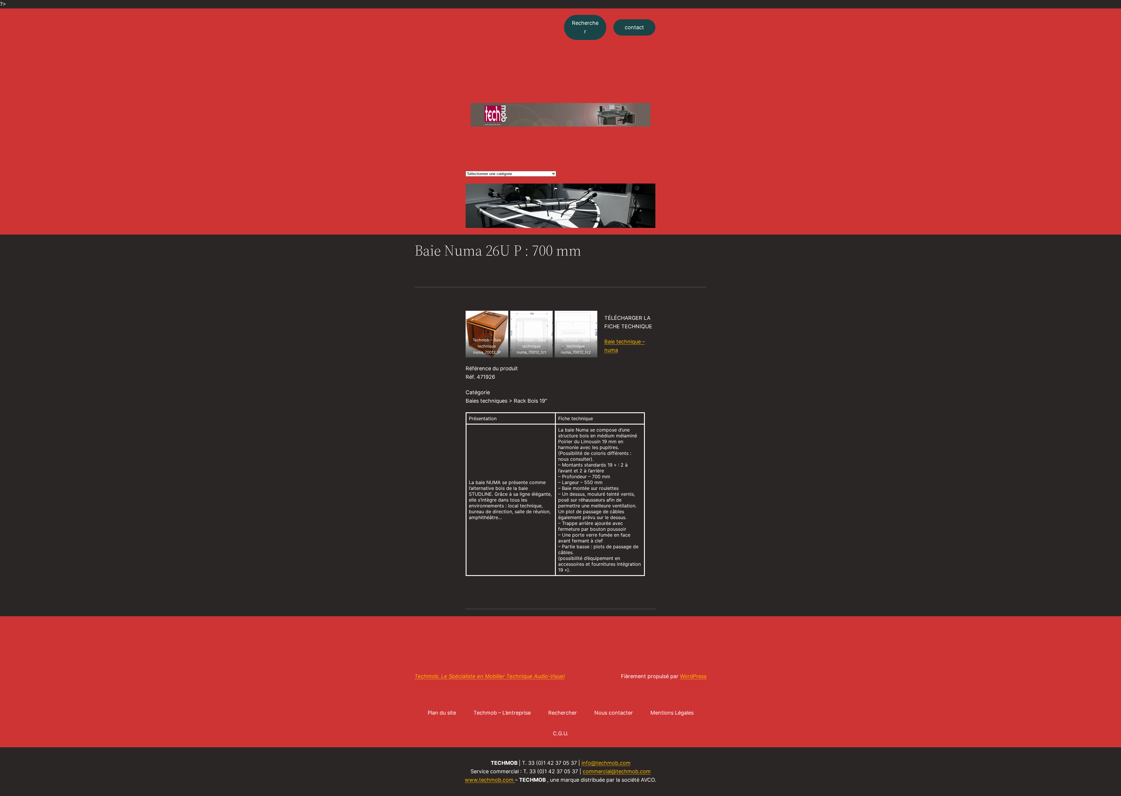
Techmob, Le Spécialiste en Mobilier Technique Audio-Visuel (490, 676)
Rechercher (585, 27)
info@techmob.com (606, 763)
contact (634, 27)
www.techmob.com (489, 780)
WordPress (693, 676)
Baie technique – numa (624, 345)
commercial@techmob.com (617, 771)
